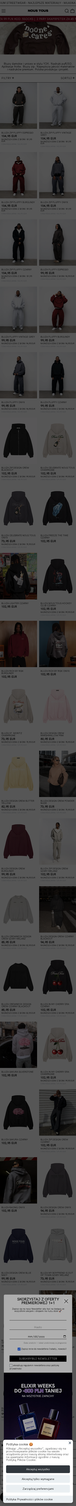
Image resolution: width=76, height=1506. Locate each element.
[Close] (70, 1443)
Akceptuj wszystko (38, 1469)
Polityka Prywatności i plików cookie (29, 1499)
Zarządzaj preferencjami (38, 1489)
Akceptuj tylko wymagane (38, 1479)
